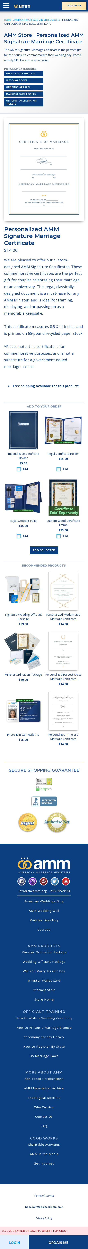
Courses (44, 929)
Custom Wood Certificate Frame (63, 523)
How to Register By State (44, 1046)
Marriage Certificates (21, 94)
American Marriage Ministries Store (36, 20)
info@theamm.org (32, 891)
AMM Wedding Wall (44, 910)
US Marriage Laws (44, 1056)
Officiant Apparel (18, 87)
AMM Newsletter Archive (44, 1088)
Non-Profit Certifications (44, 1079)
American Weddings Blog (44, 901)
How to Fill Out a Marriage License (44, 1027)
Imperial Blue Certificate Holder (23, 456)
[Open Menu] (7, 6)
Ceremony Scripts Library (44, 1037)
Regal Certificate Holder (63, 454)
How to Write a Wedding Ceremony (44, 1018)
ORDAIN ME (74, 5)
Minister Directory (44, 920)
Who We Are (44, 1107)
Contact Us (44, 1116)
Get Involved (44, 1163)
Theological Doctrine (44, 1097)
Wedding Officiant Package (44, 961)
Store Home (44, 999)
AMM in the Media (44, 1154)
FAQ (44, 1126)
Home (7, 20)
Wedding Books (16, 80)
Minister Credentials (20, 73)
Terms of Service (44, 1195)
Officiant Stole (44, 990)
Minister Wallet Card (44, 980)
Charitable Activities (44, 1144)
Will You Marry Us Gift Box (44, 971)
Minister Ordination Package (44, 952)
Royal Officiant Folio (23, 521)
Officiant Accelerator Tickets (21, 102)
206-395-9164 (60, 891)
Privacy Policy (44, 1218)
